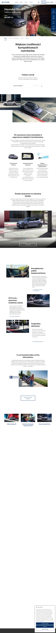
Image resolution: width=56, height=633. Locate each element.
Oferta (21, 2)
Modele (16, 2)
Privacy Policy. (41, 621)
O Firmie (30, 2)
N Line (22, 38)
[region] (45, 618)
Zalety (5, 38)
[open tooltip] (14, 17)
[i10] (5, 2)
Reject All (45, 626)
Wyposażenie (16, 38)
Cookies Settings (45, 629)
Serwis (26, 2)
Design (10, 38)
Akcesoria (27, 38)
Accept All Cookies (44, 623)
